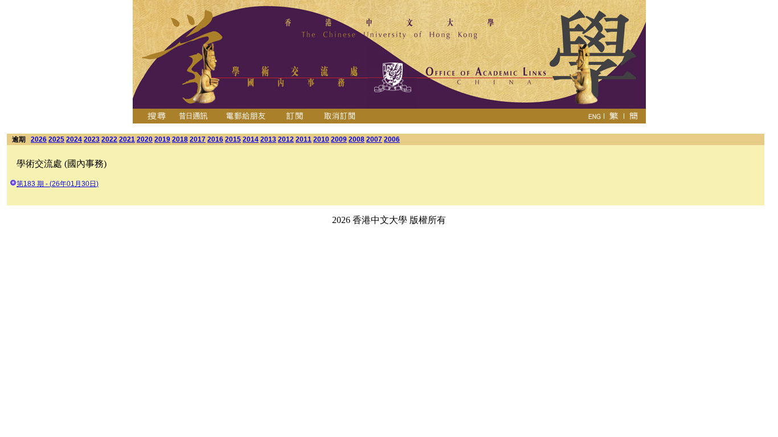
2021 (127, 139)
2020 (145, 139)
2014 (251, 139)
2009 (339, 139)
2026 (39, 139)
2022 (109, 139)
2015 (233, 139)
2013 (268, 139)
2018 (180, 139)
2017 (198, 139)
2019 (162, 139)
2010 (321, 139)
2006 (392, 139)
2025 (56, 139)
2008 (357, 139)
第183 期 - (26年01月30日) (58, 184)
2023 (92, 139)
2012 (286, 139)
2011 (304, 139)
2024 (74, 139)
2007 (374, 139)
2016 (215, 139)
